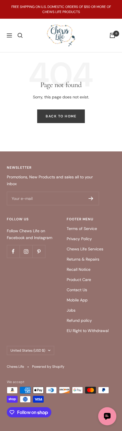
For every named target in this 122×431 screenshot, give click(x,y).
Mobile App (77, 300)
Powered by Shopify (48, 366)
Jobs (71, 310)
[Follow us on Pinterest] (38, 251)
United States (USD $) (27, 350)
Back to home (61, 116)
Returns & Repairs (83, 259)
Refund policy (79, 320)
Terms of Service (82, 228)
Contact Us (77, 289)
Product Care (79, 279)
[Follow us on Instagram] (26, 251)
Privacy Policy (79, 238)
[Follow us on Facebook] (13, 251)
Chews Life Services (85, 249)
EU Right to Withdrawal (88, 330)
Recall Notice (79, 269)
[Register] (91, 198)
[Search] (20, 35)
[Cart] (112, 35)
